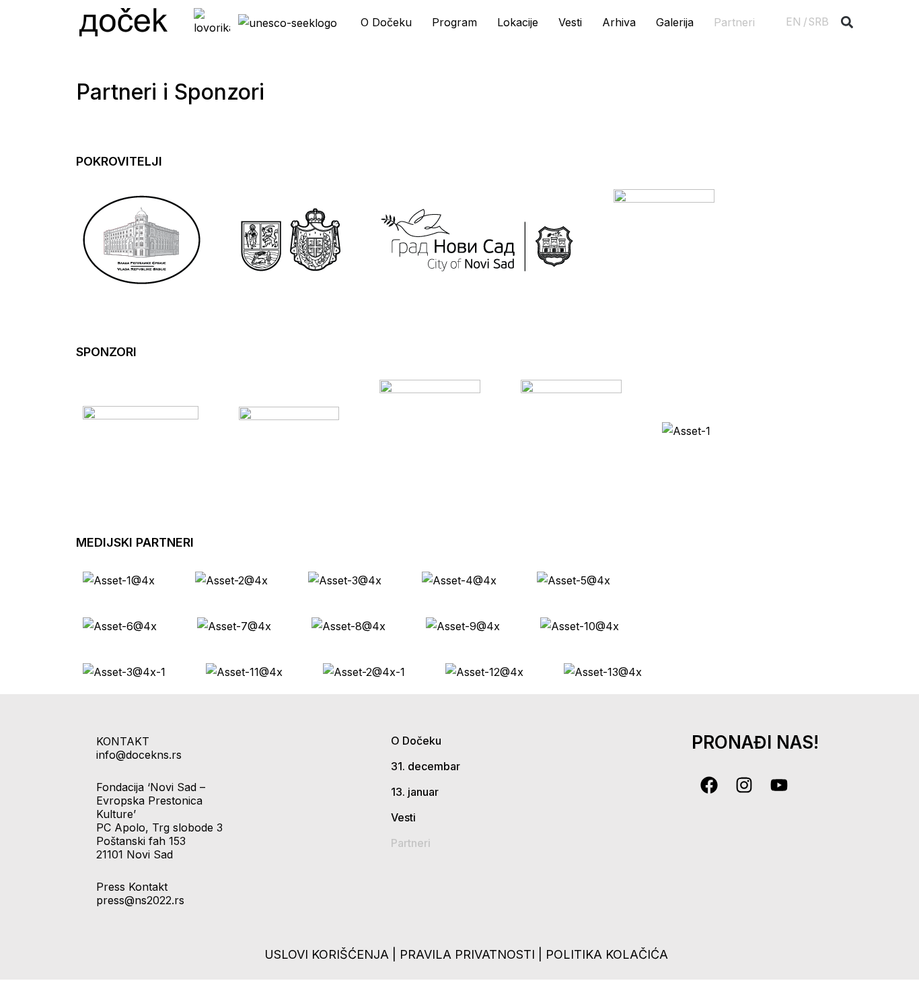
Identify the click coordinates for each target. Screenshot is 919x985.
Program (454, 22)
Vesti (570, 22)
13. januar (415, 792)
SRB (819, 21)
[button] (847, 22)
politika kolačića (607, 954)
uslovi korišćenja (326, 954)
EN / (796, 21)
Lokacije (517, 22)
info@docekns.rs (139, 754)
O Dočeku (386, 22)
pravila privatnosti (469, 954)
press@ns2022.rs (140, 900)
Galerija (675, 22)
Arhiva (619, 22)
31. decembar (425, 766)
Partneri (734, 22)
